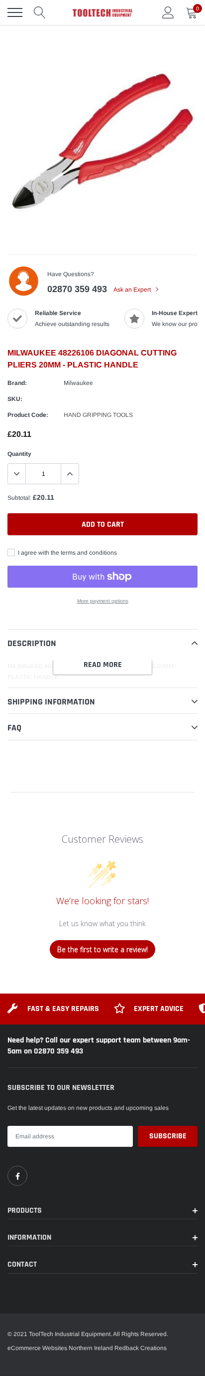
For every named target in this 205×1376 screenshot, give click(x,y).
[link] (17, 1176)
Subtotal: (19, 497)
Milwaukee (78, 382)
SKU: (14, 398)
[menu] (14, 12)
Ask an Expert (132, 289)
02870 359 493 (77, 289)
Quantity (19, 453)
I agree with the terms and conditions (66, 552)
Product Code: (27, 414)
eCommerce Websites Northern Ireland (60, 1348)
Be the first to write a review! (102, 949)
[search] (40, 12)
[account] (168, 12)
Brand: (17, 382)
